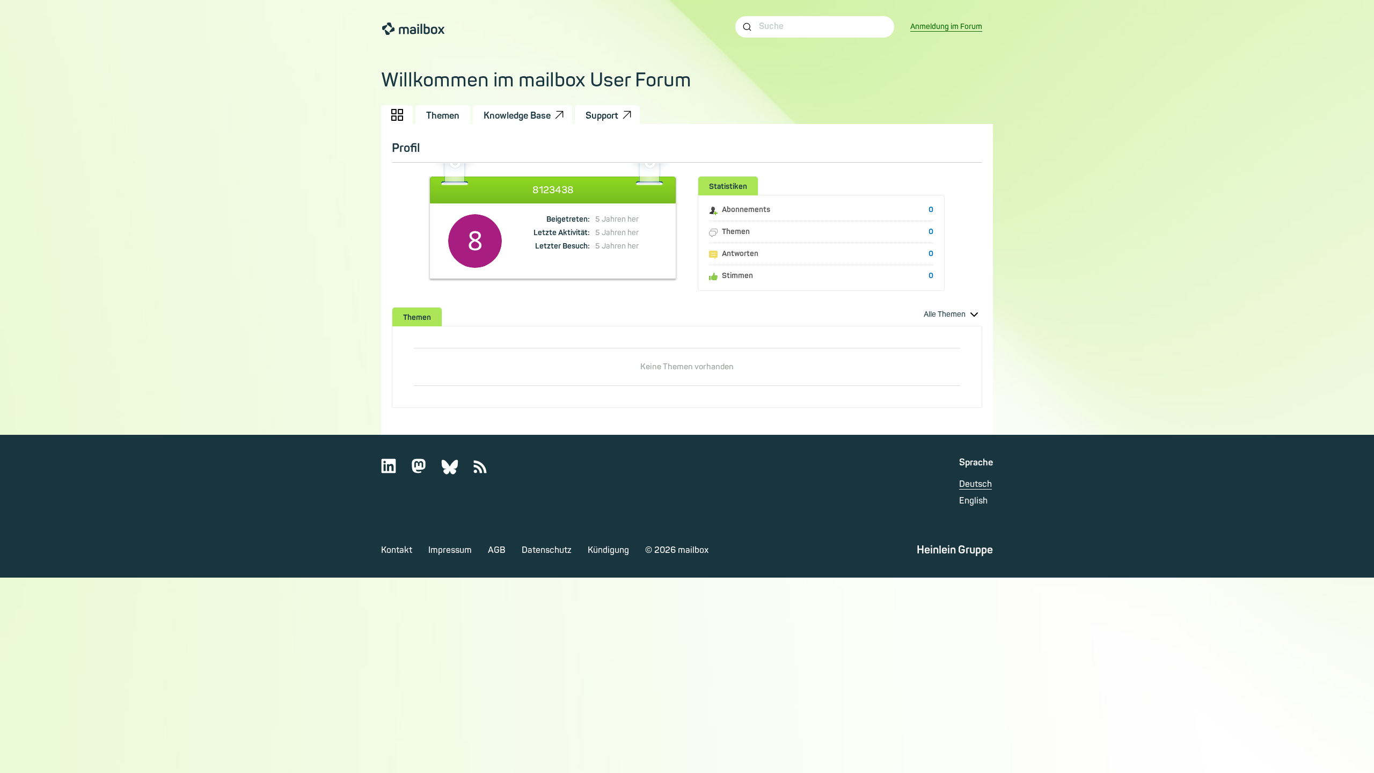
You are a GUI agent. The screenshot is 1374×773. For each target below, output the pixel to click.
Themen (442, 115)
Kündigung (608, 550)
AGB (497, 550)
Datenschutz (547, 550)
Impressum (450, 550)
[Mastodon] (425, 471)
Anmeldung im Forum (946, 26)
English (973, 500)
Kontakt (396, 550)
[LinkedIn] (395, 471)
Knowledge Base (517, 115)
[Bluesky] (456, 471)
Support (602, 115)
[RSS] (486, 471)
